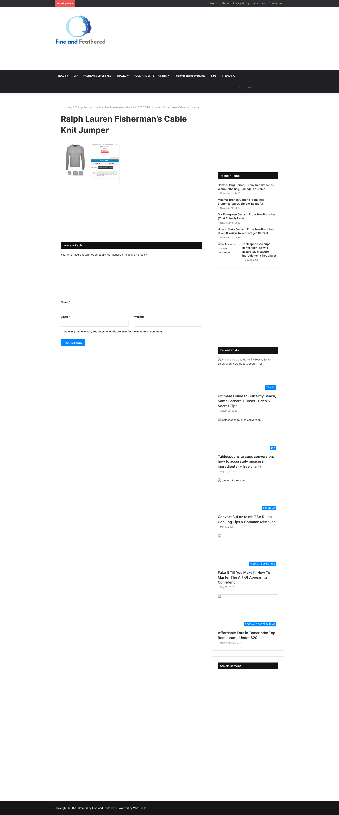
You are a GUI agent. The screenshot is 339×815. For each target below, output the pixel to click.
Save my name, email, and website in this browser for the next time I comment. (113, 331)
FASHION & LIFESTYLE (97, 75)
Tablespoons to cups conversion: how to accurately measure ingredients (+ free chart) (246, 461)
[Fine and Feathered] (80, 29)
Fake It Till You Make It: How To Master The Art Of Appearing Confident (244, 577)
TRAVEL (121, 75)
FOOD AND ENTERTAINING (150, 75)
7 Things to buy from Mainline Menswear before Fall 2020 (108, 107)
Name (65, 302)
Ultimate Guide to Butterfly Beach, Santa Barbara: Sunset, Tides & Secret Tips (247, 401)
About (225, 3)
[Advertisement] (208, 38)
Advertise (259, 3)
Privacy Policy (241, 3)
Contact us (275, 3)
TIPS (213, 75)
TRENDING (228, 75)
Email (65, 316)
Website (139, 316)
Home (214, 3)
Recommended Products (190, 75)
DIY (76, 75)
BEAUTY (62, 75)
